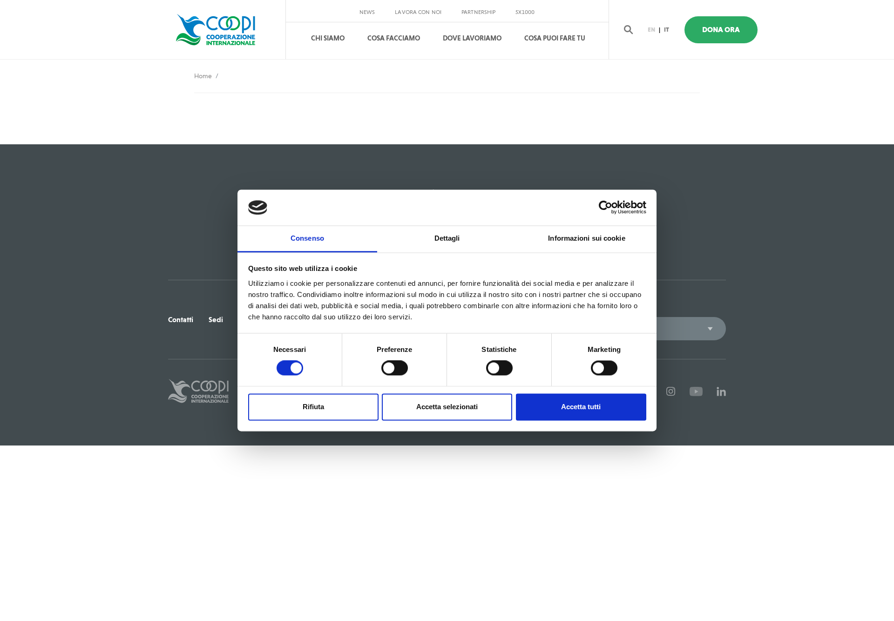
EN (651, 29)
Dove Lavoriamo (472, 38)
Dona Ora (721, 29)
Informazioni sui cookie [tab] (586, 238)
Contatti (180, 319)
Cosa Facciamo (393, 38)
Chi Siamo (328, 38)
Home (203, 76)
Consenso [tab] (307, 238)
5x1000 (525, 12)
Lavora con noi (418, 12)
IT (666, 29)
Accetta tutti (581, 407)
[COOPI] (224, 30)
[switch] (394, 368)
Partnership (478, 12)
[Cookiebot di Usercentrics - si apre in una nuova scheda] (605, 208)
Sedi (216, 319)
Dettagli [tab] (447, 238)
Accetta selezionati (447, 407)
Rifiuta (313, 407)
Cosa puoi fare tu (554, 38)
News (367, 12)
